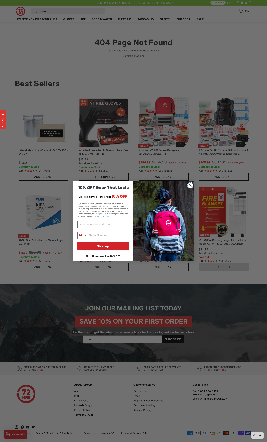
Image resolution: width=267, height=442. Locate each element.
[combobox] (82, 235)
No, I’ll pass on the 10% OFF (103, 256)
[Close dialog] (190, 185)
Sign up (103, 246)
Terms (108, 216)
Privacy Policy (99, 216)
